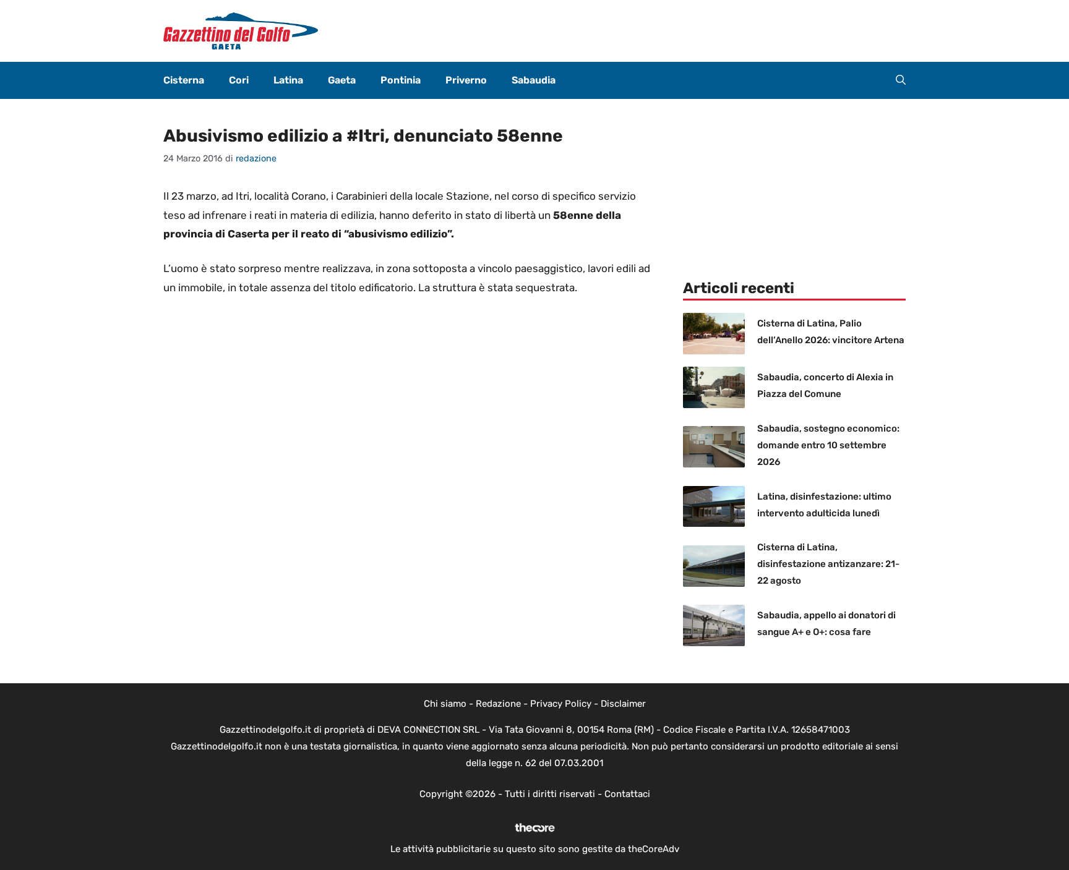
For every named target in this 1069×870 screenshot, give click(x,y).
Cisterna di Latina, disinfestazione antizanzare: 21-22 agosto (828, 564)
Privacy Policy (560, 703)
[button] (900, 80)
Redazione (498, 703)
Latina (288, 80)
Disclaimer (623, 703)
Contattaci (627, 794)
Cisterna (183, 80)
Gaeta (342, 80)
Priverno (466, 80)
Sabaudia (534, 80)
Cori (239, 80)
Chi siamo (445, 703)
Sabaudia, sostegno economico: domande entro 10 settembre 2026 (828, 445)
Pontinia (400, 80)
